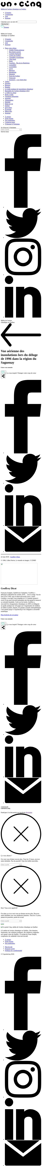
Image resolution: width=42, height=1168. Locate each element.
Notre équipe (9, 118)
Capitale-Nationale (15, 54)
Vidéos (7, 81)
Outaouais (12, 78)
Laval (11, 68)
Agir (6, 16)
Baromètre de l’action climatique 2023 (17, 91)
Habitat (7, 106)
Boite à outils (9, 94)
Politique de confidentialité (13, 950)
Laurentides (13, 67)
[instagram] (23, 275)
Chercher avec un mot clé (9, 22)
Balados (7, 87)
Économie (8, 109)
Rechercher (5, 24)
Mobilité (7, 102)
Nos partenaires (10, 120)
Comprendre (9, 14)
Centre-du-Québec (15, 55)
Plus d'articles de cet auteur (9, 615)
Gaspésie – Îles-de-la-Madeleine (19, 63)
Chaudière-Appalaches (16, 57)
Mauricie (12, 70)
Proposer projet (10, 949)
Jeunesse (7, 18)
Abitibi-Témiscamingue (16, 50)
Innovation (8, 107)
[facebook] (23, 207)
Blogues (7, 85)
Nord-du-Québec (14, 76)
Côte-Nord (12, 59)
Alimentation (9, 100)
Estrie (11, 61)
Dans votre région (10, 48)
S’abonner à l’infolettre (12, 124)
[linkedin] (23, 317)
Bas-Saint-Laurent (15, 52)
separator (8, 98)
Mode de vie (9, 104)
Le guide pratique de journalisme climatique (19, 89)
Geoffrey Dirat (15, 557)
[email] (23, 551)
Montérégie (12, 72)
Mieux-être (8, 111)
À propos (8, 117)
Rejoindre (29, 812)
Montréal (12, 74)
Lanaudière (12, 65)
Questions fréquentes (11, 96)
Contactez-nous (10, 122)
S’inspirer (8, 13)
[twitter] (23, 237)
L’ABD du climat (10, 93)
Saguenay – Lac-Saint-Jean (18, 80)
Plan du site (8, 947)
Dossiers (7, 83)
